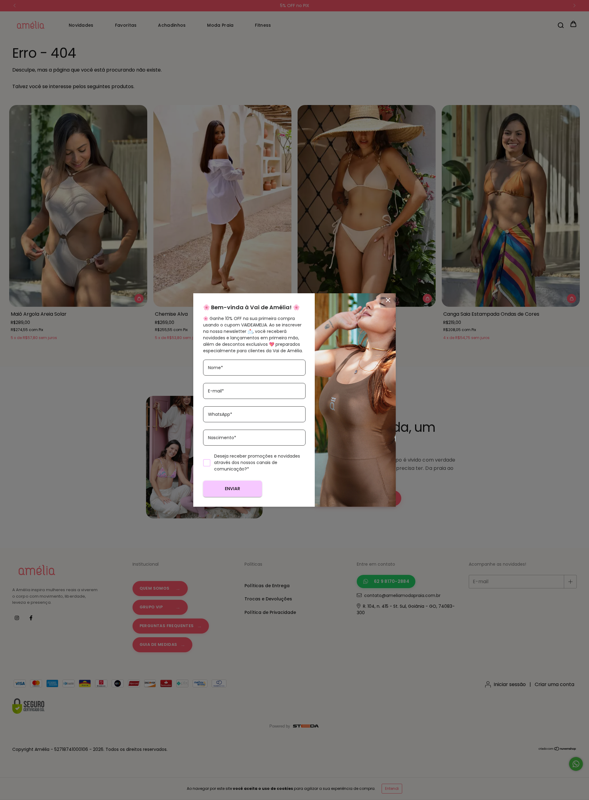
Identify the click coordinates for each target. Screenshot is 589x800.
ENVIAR (232, 489)
